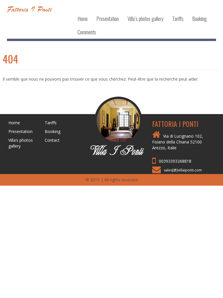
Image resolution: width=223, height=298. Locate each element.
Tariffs (178, 18)
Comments (87, 32)
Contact (52, 140)
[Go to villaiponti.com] (111, 125)
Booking (199, 18)
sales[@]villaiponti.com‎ (183, 170)
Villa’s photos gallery (145, 18)
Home (83, 18)
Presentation (107, 18)
